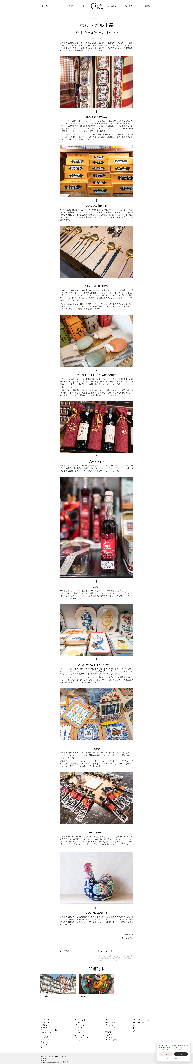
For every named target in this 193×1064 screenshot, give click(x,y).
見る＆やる (45, 1042)
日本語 (146, 6)
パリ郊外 (77, 1022)
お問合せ (44, 1025)
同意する (181, 1054)
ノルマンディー (79, 1027)
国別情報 (108, 1037)
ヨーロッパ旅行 (104, 18)
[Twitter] (134, 1031)
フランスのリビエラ (81, 1037)
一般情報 (108, 1035)
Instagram (140, 1022)
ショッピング (45, 1044)
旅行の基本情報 (94, 18)
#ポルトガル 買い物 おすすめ (122, 956)
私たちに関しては (47, 1022)
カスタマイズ (169, 1058)
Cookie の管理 (46, 1032)
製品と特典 (109, 1019)
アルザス (77, 1040)
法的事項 (44, 1027)
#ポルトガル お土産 (104, 956)
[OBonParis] (97, 6)
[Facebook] (134, 1028)
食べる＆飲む (45, 1039)
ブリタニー (78, 1030)
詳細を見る (178, 1058)
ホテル (43, 1047)
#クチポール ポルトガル (110, 960)
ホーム (86, 18)
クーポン (82, 6)
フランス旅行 (127, 6)
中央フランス (79, 1025)
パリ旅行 (71, 6)
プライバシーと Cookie (49, 1030)
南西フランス (79, 1035)
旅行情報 (109, 1032)
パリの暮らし (112, 6)
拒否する (166, 1054)
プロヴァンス (79, 1032)
